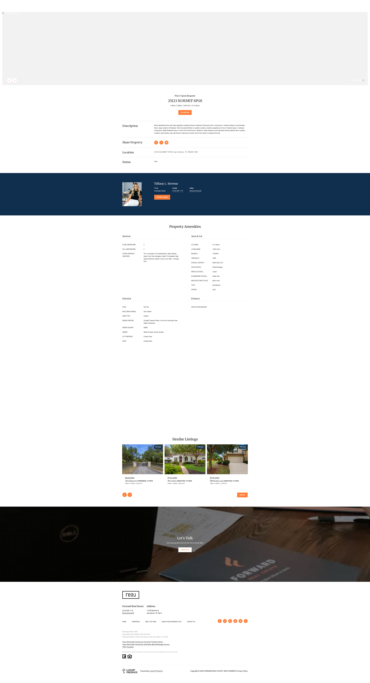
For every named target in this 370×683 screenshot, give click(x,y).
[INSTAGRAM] (225, 621)
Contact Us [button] (185, 550)
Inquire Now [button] (185, 112)
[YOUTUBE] (235, 621)
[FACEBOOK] (220, 621)
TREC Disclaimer (128, 647)
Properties (136, 621)
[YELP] (246, 621)
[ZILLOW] (240, 621)
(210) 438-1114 (177, 191)
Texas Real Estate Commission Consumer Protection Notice (142, 642)
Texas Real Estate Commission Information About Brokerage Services (145, 645)
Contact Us (191, 621)
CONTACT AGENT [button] (162, 197)
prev (9, 80)
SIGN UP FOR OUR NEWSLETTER (171, 621)
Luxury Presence (156, 671)
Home (124, 621)
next (14, 80)
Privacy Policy (242, 671)
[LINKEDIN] (230, 621)
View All (242, 495)
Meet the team (151, 621)
